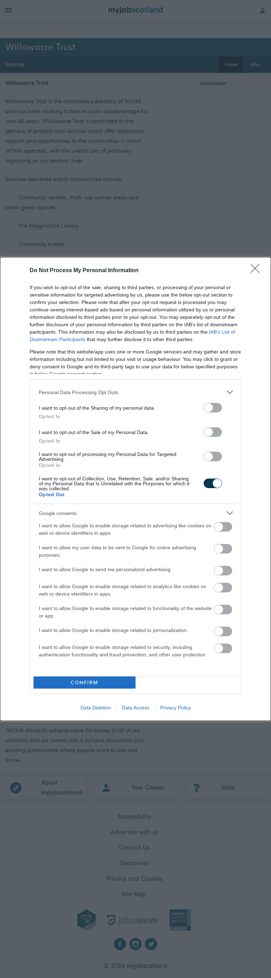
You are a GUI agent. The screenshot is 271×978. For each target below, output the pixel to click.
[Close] (257, 270)
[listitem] (135, 392)
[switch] (213, 407)
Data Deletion (95, 707)
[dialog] (135, 489)
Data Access (135, 707)
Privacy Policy (175, 707)
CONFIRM (84, 683)
